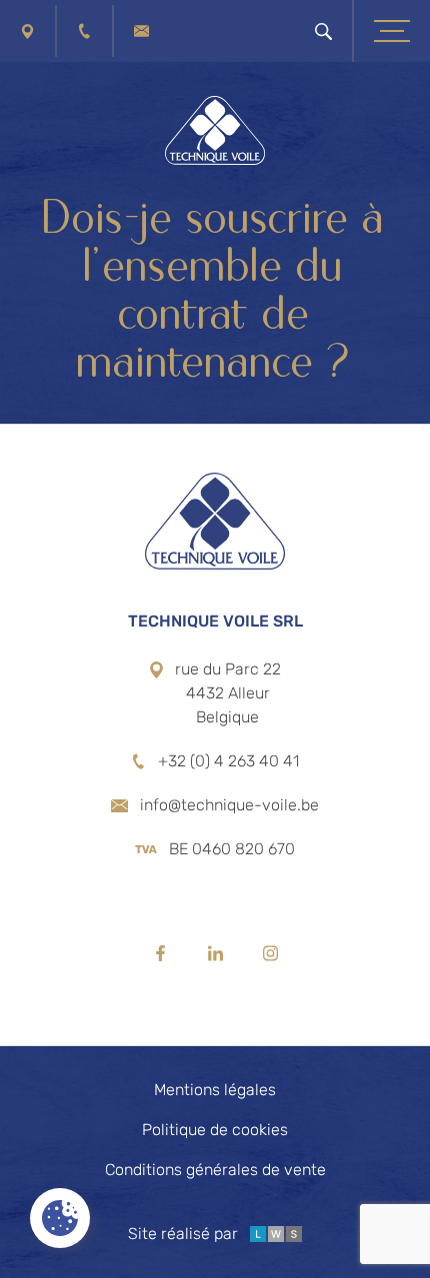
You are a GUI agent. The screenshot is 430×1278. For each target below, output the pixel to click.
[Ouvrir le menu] (392, 31)
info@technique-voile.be (229, 804)
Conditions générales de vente (215, 1169)
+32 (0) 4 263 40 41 (228, 760)
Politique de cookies (215, 1129)
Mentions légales (215, 1089)
